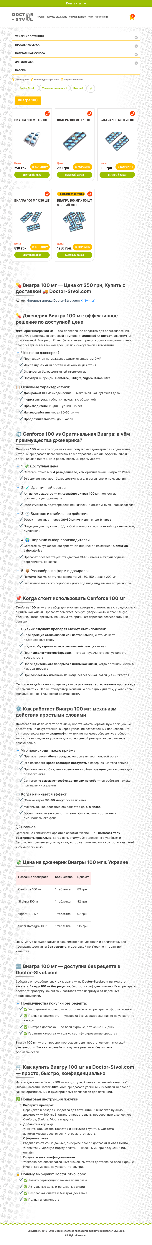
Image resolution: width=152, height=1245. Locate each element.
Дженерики (22, 79)
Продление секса (27, 44)
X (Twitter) (88, 300)
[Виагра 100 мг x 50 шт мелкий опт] (74, 225)
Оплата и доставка (77, 17)
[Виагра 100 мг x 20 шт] (117, 145)
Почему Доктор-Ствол (46, 79)
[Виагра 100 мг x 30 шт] (32, 225)
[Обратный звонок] (47, 113)
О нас (90, 17)
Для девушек (24, 61)
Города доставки (73, 79)
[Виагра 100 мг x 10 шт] (74, 145)
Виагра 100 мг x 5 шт (31, 120)
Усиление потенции (29, 36)
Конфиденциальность (57, 17)
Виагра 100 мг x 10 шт (74, 120)
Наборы (20, 70)
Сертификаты (101, 17)
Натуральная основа (30, 53)
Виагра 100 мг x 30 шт (31, 201)
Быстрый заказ (32, 174)
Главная (40, 17)
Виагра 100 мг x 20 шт (117, 120)
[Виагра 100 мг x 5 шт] (32, 145)
